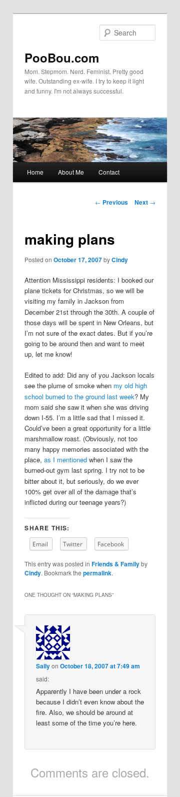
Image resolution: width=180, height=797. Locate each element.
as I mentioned (65, 459)
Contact (109, 172)
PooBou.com (61, 57)
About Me (71, 172)
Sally (43, 665)
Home (35, 172)
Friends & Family (116, 563)
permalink (97, 572)
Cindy (120, 259)
